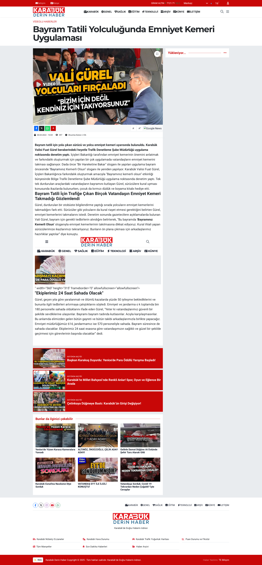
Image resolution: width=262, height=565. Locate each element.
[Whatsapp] (57, 505)
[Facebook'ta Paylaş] (36, 128)
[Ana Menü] (227, 12)
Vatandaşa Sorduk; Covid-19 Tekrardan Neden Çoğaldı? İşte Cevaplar (137, 486)
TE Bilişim (224, 560)
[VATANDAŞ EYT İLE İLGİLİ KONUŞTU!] (98, 469)
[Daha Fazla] (53, 128)
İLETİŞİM (195, 11)
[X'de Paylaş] (41, 128)
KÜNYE (180, 11)
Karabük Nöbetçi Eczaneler (50, 539)
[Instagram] (46, 505)
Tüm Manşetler (44, 546)
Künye (56, 3)
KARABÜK (93, 11)
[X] (41, 505)
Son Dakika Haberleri (96, 546)
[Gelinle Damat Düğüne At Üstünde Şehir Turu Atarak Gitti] (140, 435)
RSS (39, 560)
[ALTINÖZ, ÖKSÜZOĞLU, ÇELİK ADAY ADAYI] (98, 435)
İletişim (41, 3)
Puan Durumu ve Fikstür (198, 539)
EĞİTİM (135, 11)
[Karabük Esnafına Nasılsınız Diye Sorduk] (55, 469)
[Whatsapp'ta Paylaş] (47, 128)
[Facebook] (35, 505)
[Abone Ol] (153, 128)
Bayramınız (57, 169)
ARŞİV (167, 11)
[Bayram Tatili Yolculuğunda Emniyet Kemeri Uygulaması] (98, 86)
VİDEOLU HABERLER (45, 21)
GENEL (108, 11)
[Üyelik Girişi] (226, 3)
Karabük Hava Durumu (98, 539)
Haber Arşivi (142, 546)
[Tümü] (225, 52)
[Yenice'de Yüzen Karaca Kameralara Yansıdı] (55, 435)
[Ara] (222, 12)
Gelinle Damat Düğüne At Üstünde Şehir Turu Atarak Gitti (138, 451)
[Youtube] (52, 505)
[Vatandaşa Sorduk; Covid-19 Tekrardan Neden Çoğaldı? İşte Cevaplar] (140, 469)
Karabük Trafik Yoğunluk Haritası (152, 539)
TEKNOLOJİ (151, 11)
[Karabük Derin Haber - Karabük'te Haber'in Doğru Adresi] (49, 11)
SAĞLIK (121, 11)
